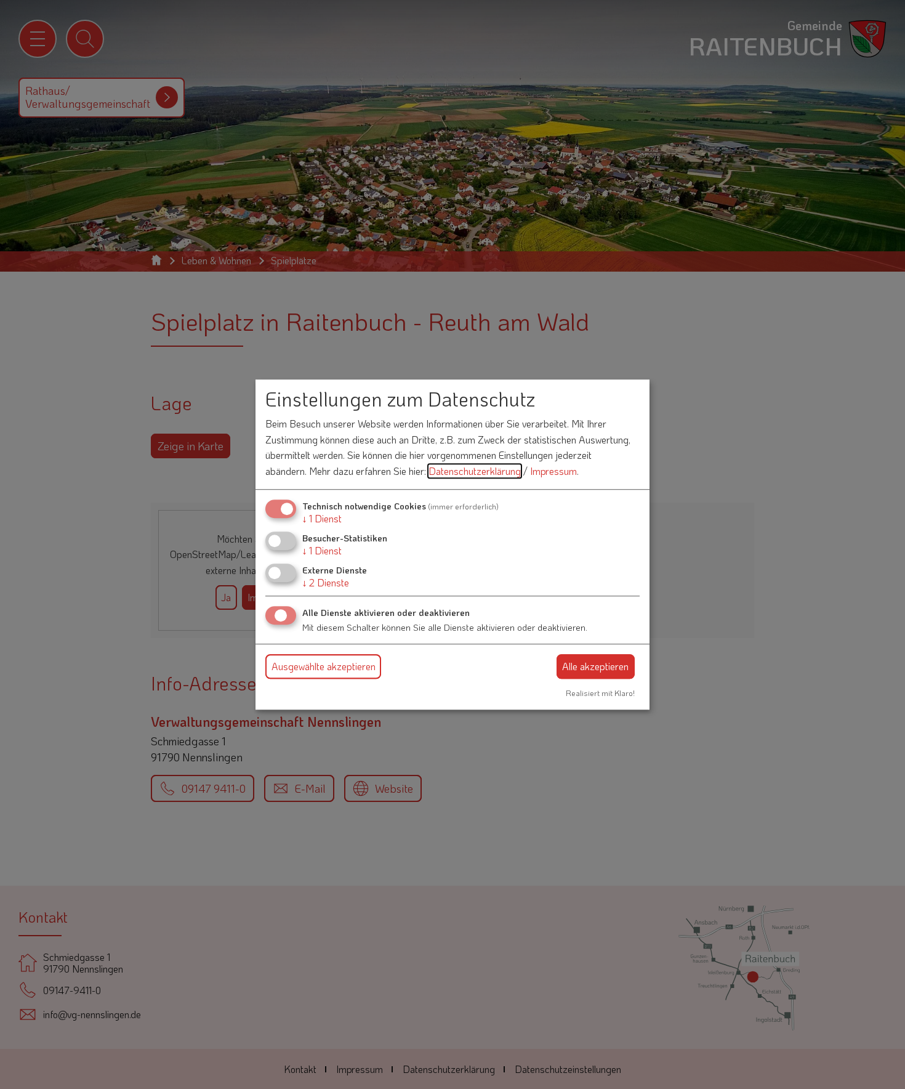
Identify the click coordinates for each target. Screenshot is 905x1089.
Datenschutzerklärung (474, 470)
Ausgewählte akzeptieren (324, 666)
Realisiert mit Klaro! (600, 693)
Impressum (553, 470)
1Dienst (322, 518)
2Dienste (325, 582)
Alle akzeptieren (595, 666)
